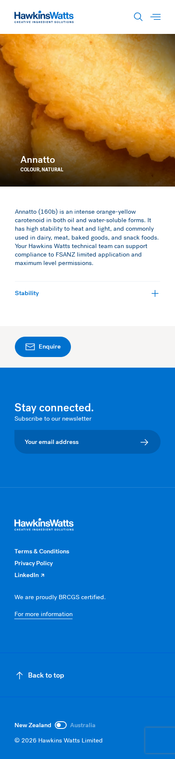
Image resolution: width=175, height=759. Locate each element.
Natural (52, 170)
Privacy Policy (33, 563)
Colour (30, 170)
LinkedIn (29, 575)
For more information (43, 614)
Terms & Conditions (41, 551)
